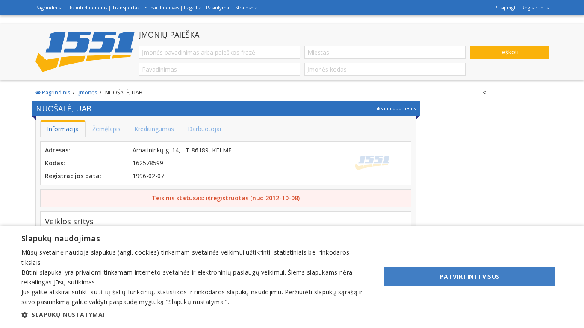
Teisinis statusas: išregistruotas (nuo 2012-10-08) (226, 198)
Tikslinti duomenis (86, 7)
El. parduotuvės (161, 7)
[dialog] (292, 277)
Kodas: (55, 163)
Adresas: (57, 150)
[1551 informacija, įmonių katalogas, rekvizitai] (85, 52)
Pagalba (192, 7)
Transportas (125, 7)
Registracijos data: (73, 176)
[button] (195, 315)
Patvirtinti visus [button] (470, 276)
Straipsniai (247, 7)
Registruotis (535, 7)
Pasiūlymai (218, 7)
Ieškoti (509, 52)
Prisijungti (505, 7)
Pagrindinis (48, 7)
